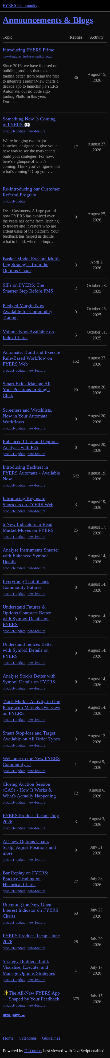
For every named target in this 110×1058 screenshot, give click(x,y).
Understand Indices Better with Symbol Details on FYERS (28, 650)
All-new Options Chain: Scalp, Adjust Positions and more (29, 847)
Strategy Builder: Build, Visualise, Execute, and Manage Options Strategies (29, 967)
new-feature (12, 56)
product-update (14, 131)
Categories (28, 1038)
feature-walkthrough (38, 56)
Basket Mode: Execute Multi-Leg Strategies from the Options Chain (31, 264)
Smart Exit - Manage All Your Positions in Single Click (26, 389)
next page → (14, 1014)
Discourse (32, 1050)
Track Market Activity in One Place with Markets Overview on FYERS (31, 707)
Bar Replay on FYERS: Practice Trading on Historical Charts (25, 878)
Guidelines (51, 1038)
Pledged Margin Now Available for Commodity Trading (27, 311)
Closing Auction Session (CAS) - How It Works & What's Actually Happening (29, 789)
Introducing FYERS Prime (28, 49)
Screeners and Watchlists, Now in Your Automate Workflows (27, 415)
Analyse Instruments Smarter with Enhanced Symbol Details (31, 555)
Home (8, 1038)
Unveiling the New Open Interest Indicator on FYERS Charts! (30, 910)
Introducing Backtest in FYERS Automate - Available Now (31, 472)
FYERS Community (20, 5)
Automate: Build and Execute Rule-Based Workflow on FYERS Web (31, 358)
